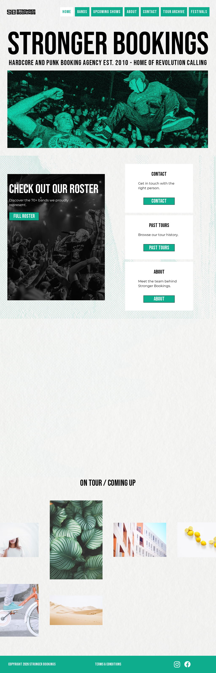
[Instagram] (177, 664)
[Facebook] (187, 664)
